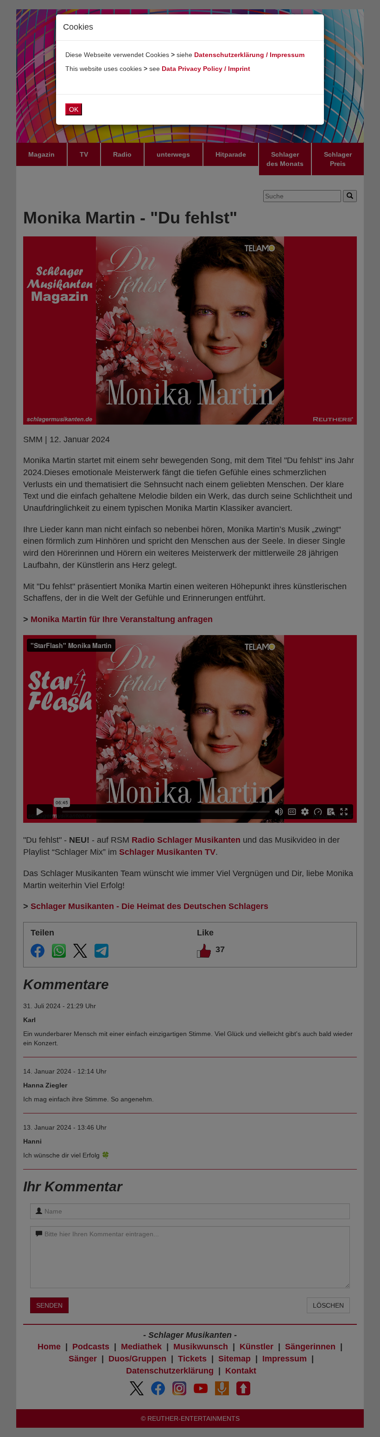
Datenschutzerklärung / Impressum (249, 54)
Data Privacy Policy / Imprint (206, 68)
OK (73, 109)
